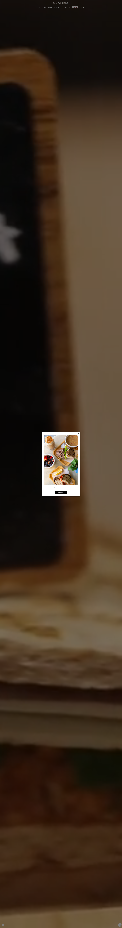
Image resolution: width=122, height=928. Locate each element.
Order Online (61, 492)
